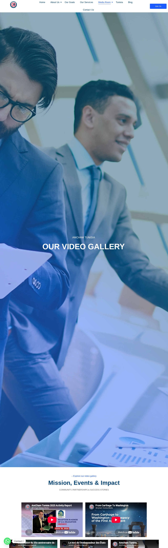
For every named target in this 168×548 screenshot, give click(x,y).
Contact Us (88, 10)
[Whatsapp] (7, 541)
